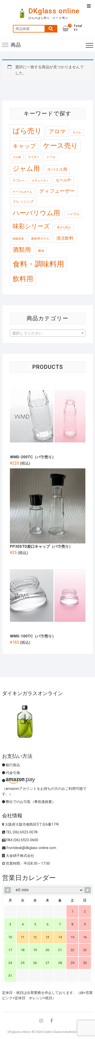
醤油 (41, 250)
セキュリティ (40, 180)
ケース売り (60, 146)
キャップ (24, 146)
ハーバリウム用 (36, 213)
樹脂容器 (18, 238)
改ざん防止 (64, 227)
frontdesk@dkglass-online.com (31, 848)
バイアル (73, 214)
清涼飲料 (64, 238)
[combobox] (47, 333)
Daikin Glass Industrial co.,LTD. (65, 1032)
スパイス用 (57, 169)
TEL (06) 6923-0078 (21, 832)
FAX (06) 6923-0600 (22, 840)
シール (50, 157)
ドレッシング (23, 201)
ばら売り (27, 131)
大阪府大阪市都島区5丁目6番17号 (31, 824)
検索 (51, 29)
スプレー (19, 180)
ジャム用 (26, 168)
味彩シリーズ (31, 226)
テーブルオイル (22, 191)
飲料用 (23, 279)
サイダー (33, 157)
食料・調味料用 (38, 264)
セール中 (63, 180)
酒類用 (22, 249)
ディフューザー (57, 191)
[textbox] (47, 333)
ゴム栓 (17, 157)
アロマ (57, 131)
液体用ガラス (40, 238)
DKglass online (54, 11)
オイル (77, 132)
